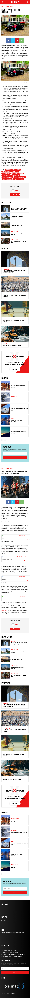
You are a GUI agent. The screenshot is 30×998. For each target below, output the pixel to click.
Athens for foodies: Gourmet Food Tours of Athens (13, 954)
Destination (6, 269)
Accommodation (15, 384)
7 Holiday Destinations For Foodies (9, 952)
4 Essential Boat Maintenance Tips (9, 922)
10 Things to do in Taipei (16, 225)
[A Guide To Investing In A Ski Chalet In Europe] (5, 409)
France (12, 407)
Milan (16, 190)
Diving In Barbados (5, 941)
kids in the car (15, 171)
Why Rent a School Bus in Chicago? (12, 345)
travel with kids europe (19, 177)
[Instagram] (13, 194)
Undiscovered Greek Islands (7, 939)
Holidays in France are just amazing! (19, 398)
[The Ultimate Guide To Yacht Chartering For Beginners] (15, 284)
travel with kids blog (7, 177)
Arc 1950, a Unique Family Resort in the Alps (18, 386)
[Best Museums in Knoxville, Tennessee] (5, 216)
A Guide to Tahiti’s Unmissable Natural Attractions (13, 932)
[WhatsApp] (21, 40)
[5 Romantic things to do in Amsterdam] (5, 420)
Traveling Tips (14, 430)
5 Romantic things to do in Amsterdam (17, 420)
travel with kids (15, 175)
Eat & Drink (6, 318)
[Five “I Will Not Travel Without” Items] (5, 241)
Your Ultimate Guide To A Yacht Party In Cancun (13, 320)
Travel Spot (14, 396)
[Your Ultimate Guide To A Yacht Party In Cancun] (15, 309)
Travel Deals (6, 294)
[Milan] (13, 190)
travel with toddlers (19, 179)
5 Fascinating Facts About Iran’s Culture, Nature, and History (18, 209)
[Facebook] (8, 40)
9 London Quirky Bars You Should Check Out (11, 956)
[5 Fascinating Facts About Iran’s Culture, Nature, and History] (5, 208)
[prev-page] (2, 440)
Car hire (5, 343)
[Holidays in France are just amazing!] (5, 397)
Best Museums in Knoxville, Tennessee (17, 217)
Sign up (15, 457)
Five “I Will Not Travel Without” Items (18, 241)
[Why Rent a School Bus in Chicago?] (15, 334)
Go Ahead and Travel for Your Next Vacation (18, 432)
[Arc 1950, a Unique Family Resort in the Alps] (5, 386)
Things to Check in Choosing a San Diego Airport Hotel (13, 909)
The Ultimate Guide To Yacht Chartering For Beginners (14, 296)
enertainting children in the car (13, 169)
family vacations (6, 171)
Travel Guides (9, 6)
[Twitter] (13, 40)
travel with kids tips (7, 179)
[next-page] (5, 440)
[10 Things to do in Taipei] (5, 225)
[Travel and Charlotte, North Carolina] (5, 233)
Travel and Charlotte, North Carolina (17, 233)
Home (2, 6)
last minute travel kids (7, 173)
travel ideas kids (6, 175)
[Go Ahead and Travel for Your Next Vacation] (5, 432)
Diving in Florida (5, 934)
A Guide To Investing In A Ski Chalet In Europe (19, 409)
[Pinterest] (17, 40)
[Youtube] (19, 194)
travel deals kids (19, 173)
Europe (12, 418)
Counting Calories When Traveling (9, 950)
